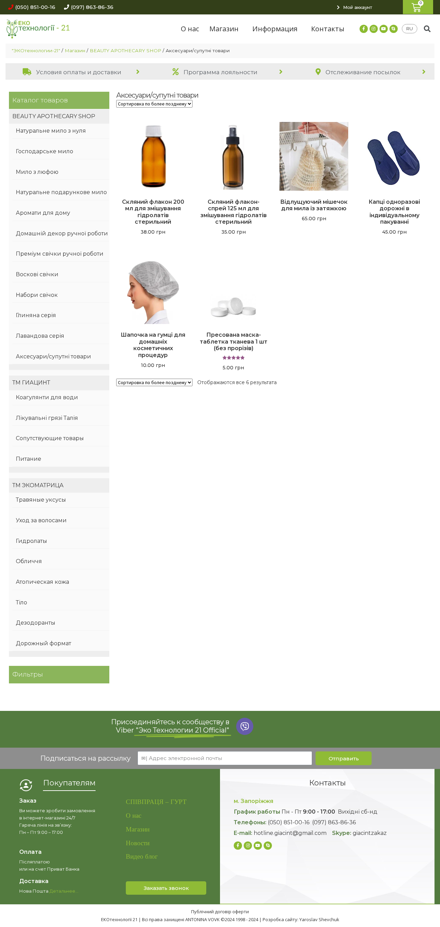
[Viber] (244, 726)
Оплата (30, 852)
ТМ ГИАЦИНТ (31, 382)
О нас (190, 28)
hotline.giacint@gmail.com (290, 833)
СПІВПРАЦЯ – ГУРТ (156, 801)
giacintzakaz (370, 833)
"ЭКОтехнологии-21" (36, 50)
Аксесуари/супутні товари (53, 356)
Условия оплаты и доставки (78, 72)
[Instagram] (374, 29)
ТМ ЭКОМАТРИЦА (38, 485)
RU (409, 28)
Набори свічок (37, 295)
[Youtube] (384, 29)
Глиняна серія (36, 315)
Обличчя (29, 561)
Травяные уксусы (41, 499)
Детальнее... (64, 891)
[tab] (77, 71)
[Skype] (393, 29)
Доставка (33, 881)
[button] (30, 7)
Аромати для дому (43, 213)
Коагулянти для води (47, 397)
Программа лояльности (219, 72)
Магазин (224, 28)
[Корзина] (418, 7)
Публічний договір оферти (220, 911)
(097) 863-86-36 (334, 822)
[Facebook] (364, 29)
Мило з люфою (37, 172)
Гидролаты (31, 541)
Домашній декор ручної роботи (62, 233)
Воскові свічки (37, 274)
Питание (28, 459)
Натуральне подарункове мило (61, 192)
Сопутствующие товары (50, 438)
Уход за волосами (41, 520)
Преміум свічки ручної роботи (59, 253)
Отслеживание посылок (362, 72)
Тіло (21, 602)
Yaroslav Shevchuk (319, 919)
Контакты (327, 28)
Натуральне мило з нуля (51, 130)
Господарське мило (44, 151)
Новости (138, 843)
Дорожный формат (43, 643)
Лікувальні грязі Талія (47, 418)
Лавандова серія (40, 336)
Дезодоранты (35, 622)
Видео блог (142, 856)
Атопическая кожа (42, 582)
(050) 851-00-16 (288, 822)
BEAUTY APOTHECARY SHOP (125, 50)
